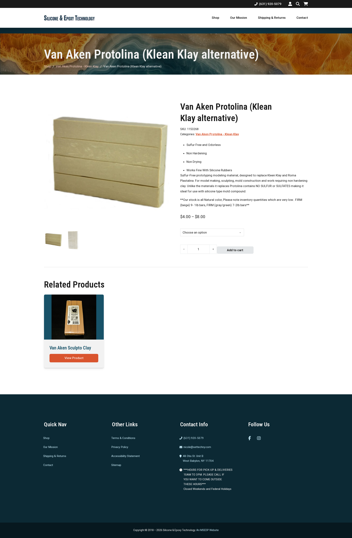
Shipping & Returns (272, 17)
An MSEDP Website (207, 530)
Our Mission (238, 17)
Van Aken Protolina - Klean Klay (77, 66)
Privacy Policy (119, 447)
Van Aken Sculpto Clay (70, 348)
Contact (302, 17)
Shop (215, 17)
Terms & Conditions (123, 438)
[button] (167, 106)
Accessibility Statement (125, 456)
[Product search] (298, 4)
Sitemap (116, 465)
